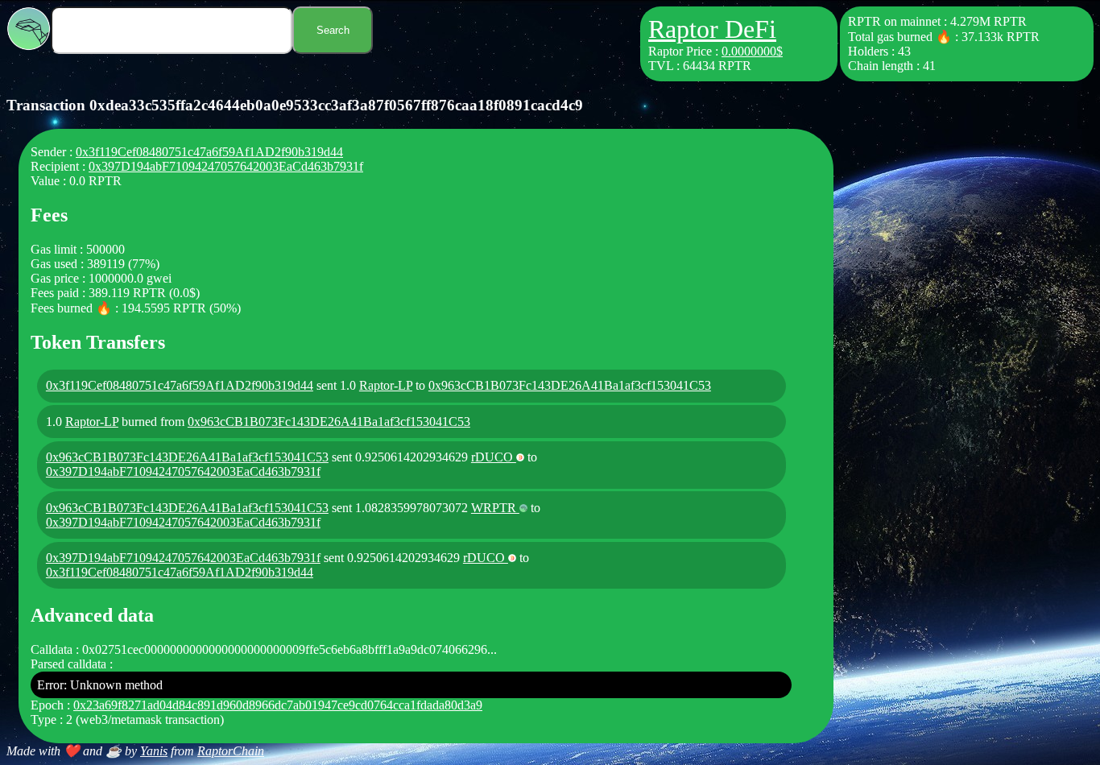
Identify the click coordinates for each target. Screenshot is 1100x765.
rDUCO (493, 457)
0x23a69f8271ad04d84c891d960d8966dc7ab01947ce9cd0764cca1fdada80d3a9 (277, 705)
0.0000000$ (752, 51)
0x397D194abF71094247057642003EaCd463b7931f (226, 166)
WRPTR (495, 508)
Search (332, 30)
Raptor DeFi (712, 28)
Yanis (153, 751)
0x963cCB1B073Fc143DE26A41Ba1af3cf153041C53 (569, 385)
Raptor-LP (385, 385)
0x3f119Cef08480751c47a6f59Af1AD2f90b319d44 (209, 152)
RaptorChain (230, 751)
